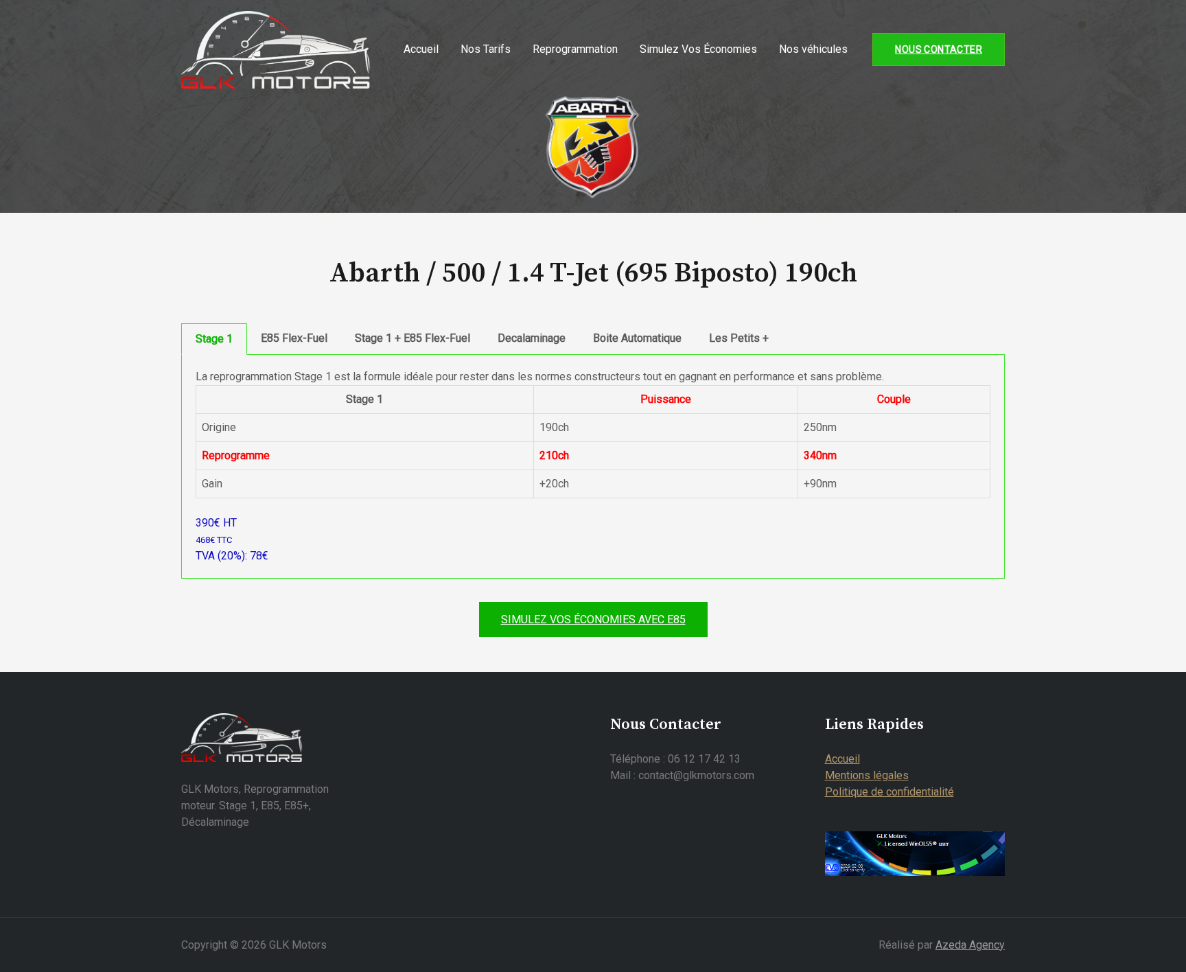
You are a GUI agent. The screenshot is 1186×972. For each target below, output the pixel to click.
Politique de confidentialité (889, 791)
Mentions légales (867, 775)
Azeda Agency (970, 944)
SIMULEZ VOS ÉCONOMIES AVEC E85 (593, 619)
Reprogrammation (575, 49)
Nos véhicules (813, 49)
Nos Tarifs (486, 49)
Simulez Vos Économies (698, 49)
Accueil (421, 49)
